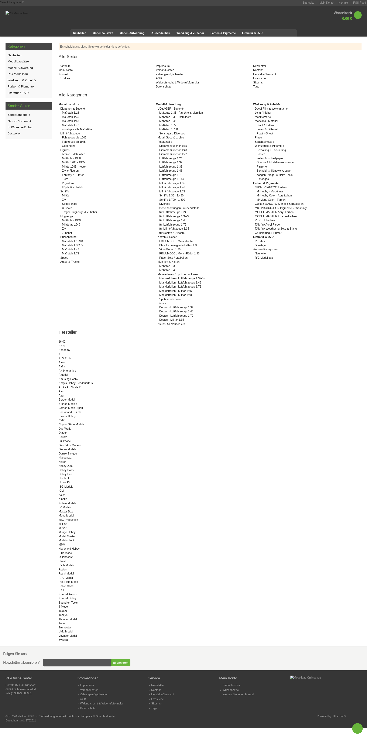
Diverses (164, 203)
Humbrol (64, 478)
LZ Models (65, 507)
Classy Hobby (67, 416)
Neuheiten (261, 253)
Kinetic (63, 499)
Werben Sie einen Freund (238, 694)
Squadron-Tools (68, 602)
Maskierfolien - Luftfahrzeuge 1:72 (180, 286)
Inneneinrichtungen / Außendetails (178, 208)
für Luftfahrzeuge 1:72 (172, 224)
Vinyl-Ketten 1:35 (170, 249)
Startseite (65, 66)
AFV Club (65, 358)
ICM (61, 490)
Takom (63, 610)
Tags (256, 86)
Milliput (63, 523)
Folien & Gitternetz (268, 129)
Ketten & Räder (167, 236)
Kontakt (63, 74)
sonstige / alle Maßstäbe (77, 129)
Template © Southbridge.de (97, 716)
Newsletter (259, 66)
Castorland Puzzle (70, 412)
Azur (61, 395)
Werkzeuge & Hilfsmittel (270, 145)
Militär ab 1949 (71, 224)
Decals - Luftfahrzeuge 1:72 (176, 315)
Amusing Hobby (68, 379)
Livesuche (259, 78)
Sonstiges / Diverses (172, 133)
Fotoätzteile (165, 141)
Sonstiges (263, 179)
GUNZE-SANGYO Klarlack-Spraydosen (279, 203)
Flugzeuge (66, 216)
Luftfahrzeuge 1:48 (170, 170)
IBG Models (66, 486)
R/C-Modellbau (264, 257)
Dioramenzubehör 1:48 (173, 150)
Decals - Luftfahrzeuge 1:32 (176, 307)
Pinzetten (262, 166)
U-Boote (67, 208)
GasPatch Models (70, 445)
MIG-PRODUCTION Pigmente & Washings (281, 208)
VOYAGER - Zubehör (171, 108)
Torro (62, 623)
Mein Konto (66, 70)
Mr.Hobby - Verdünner (270, 191)
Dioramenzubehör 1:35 (173, 145)
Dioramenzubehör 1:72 (173, 154)
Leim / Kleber (263, 112)
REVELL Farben (265, 220)
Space (64, 257)
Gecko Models (67, 449)
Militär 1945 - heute (74, 166)
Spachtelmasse (264, 141)
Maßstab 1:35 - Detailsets (175, 117)
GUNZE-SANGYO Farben (271, 187)
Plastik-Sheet (265, 133)
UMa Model (66, 631)
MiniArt (63, 528)
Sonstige (260, 245)
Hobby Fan (65, 474)
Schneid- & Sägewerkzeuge (274, 170)
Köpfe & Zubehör (72, 187)
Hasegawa (65, 457)
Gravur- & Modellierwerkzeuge (275, 162)
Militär (65, 195)
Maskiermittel (263, 117)
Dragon (63, 432)
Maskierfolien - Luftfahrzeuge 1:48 (180, 282)
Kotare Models (67, 503)
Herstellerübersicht (264, 74)
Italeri (62, 495)
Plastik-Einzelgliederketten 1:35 (178, 245)
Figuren (64, 150)
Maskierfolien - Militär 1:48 (175, 294)
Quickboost (66, 557)
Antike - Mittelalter (73, 154)
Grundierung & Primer (268, 232)
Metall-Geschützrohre (171, 137)
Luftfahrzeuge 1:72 (170, 174)
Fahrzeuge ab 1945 (74, 141)
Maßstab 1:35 (70, 117)
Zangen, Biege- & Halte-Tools (275, 174)
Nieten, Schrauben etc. (172, 324)
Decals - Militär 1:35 (171, 319)
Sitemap (258, 82)
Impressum (163, 66)
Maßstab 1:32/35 (72, 245)
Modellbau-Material (266, 121)
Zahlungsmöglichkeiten (170, 74)
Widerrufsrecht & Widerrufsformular (177, 82)
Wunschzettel (231, 689)
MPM (62, 544)
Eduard (63, 437)
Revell (62, 561)
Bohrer (261, 154)
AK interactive (67, 370)
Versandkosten (165, 70)
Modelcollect (66, 540)
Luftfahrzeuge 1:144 (171, 179)
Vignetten (68, 183)
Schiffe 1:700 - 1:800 (172, 199)
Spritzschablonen (170, 299)
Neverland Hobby (69, 548)
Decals (162, 303)
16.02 (62, 341)
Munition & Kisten (168, 261)
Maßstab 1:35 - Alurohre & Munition (181, 112)
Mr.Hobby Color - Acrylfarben (274, 195)
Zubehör (67, 232)
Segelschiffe (69, 203)
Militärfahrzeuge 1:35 (172, 183)
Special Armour (68, 594)
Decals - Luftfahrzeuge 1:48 (176, 311)
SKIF (62, 590)
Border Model (67, 399)
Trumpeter (65, 627)
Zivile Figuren (70, 170)
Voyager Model (68, 635)
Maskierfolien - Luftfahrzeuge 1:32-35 (182, 278)
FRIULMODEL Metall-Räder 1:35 (179, 253)
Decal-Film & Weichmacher (271, 108)
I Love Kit (65, 482)
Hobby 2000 (66, 465)
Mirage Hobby (67, 532)
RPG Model (66, 577)
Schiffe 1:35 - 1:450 (171, 195)
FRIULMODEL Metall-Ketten (176, 241)
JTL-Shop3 (339, 716)
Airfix (62, 366)
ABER (62, 345)
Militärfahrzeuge (70, 133)
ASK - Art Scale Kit (70, 387)
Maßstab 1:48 (70, 121)
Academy (64, 349)
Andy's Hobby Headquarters (76, 383)
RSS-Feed (65, 78)
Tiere (65, 179)
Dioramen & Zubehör (73, 108)
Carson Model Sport (71, 407)
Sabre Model (66, 586)
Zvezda (63, 639)
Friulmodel (65, 441)
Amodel (63, 374)
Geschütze (68, 145)
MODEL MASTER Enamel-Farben (276, 216)
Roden (62, 569)
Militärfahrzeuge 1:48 (172, 187)
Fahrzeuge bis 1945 (74, 137)
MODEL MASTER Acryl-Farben (274, 212)
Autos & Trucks (70, 261)
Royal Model (66, 573)
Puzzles (260, 241)
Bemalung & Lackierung (271, 150)
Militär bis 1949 (71, 220)
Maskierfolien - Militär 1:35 (175, 290)
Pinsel (259, 137)
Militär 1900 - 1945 (73, 162)
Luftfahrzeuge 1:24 (170, 158)
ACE (61, 354)
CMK (62, 420)
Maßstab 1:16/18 (72, 241)
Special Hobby (67, 598)
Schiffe (64, 191)
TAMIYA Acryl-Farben (268, 224)
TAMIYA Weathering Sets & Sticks (276, 228)
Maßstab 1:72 (70, 125)
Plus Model (65, 553)
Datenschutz (163, 86)
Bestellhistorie (231, 685)
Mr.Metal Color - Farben (271, 199)
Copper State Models (72, 424)
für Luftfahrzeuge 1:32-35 (174, 216)
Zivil (64, 199)
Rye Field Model (69, 581)
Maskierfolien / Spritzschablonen (178, 274)
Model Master (67, 536)
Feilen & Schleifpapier (270, 158)
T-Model (63, 606)
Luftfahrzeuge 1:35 (170, 166)
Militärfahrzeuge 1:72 (172, 191)
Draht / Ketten (265, 125)
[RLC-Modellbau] (17, 13)
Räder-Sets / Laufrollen (173, 257)
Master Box (66, 511)
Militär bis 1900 (71, 158)
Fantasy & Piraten (73, 174)
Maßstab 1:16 (70, 112)
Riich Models (67, 565)
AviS (62, 391)
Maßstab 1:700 (168, 129)
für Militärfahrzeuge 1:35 (174, 228)
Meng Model (66, 515)
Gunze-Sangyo (68, 453)
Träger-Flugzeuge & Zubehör (79, 212)
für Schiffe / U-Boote (172, 232)
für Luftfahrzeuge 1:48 (172, 220)
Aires (62, 362)
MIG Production (68, 519)
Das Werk (65, 428)
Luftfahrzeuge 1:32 (170, 162)
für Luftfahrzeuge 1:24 (172, 212)
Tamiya (63, 615)
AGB (159, 78)
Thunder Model (68, 619)
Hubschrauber (68, 236)
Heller (62, 461)
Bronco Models (68, 403)
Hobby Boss (66, 470)
